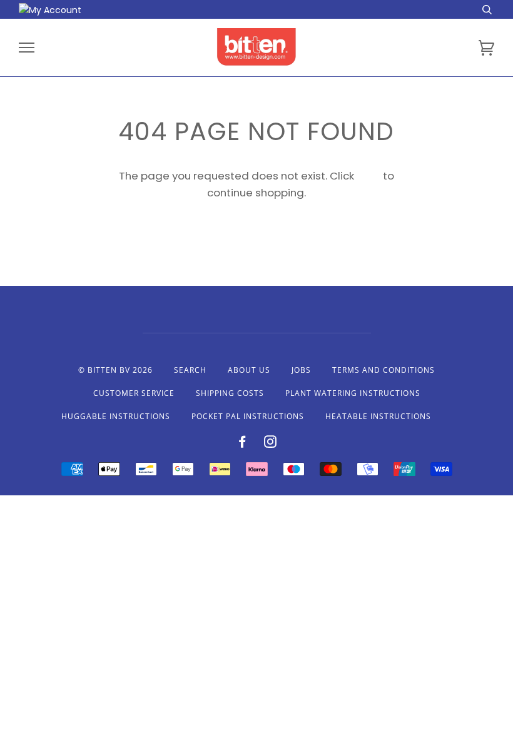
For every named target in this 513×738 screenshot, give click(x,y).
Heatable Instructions (378, 416)
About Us (249, 370)
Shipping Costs (230, 393)
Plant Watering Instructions (352, 393)
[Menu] (26, 48)
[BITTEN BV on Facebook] (242, 443)
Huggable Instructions (115, 416)
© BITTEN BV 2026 (115, 370)
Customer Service (134, 393)
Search (190, 370)
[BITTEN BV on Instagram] (270, 443)
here (368, 175)
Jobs (301, 370)
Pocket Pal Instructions (247, 416)
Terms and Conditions (383, 370)
